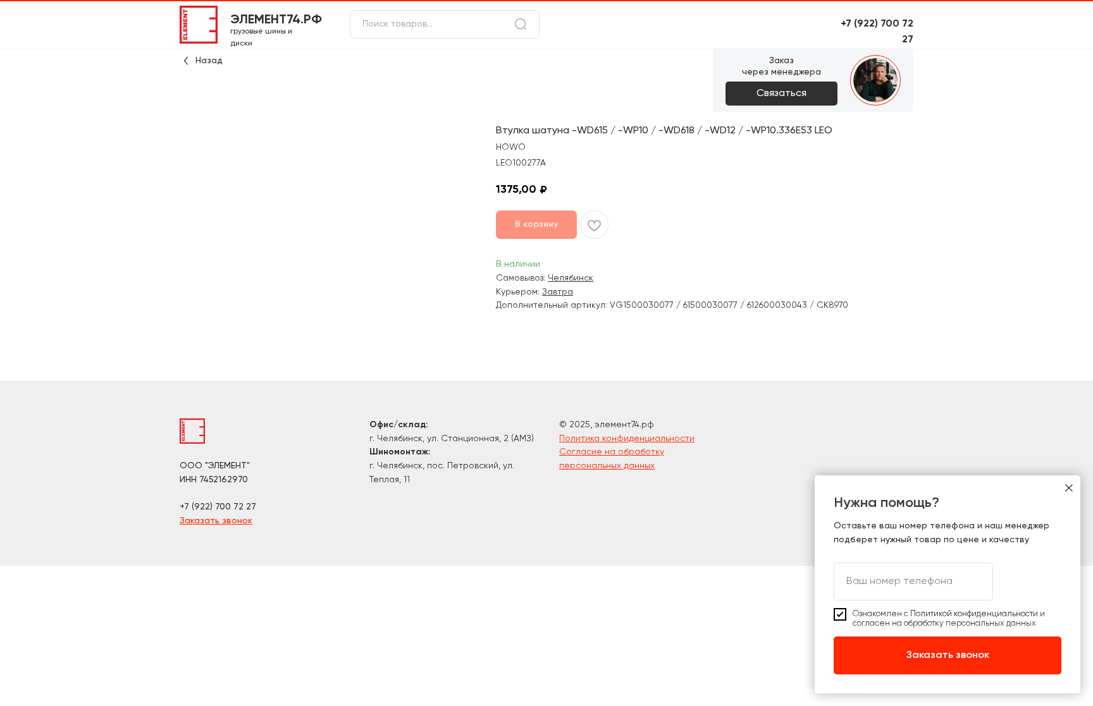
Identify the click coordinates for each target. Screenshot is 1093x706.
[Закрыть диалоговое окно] (1069, 488)
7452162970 (223, 479)
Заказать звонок (216, 520)
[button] (781, 94)
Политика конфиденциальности (627, 438)
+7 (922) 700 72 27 (218, 506)
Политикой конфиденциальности (974, 614)
